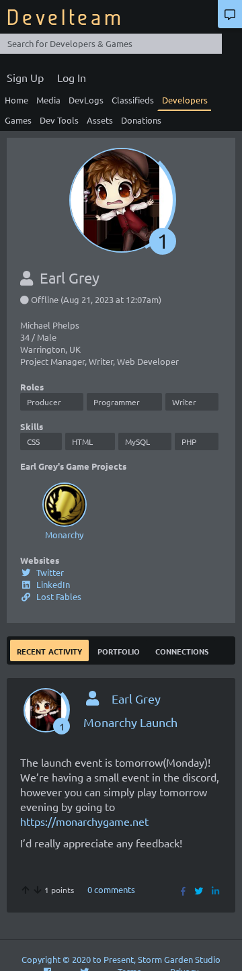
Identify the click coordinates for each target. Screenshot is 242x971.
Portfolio (118, 650)
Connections (181, 650)
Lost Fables (57, 596)
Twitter (49, 572)
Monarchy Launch (130, 722)
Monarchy (64, 534)
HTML (82, 441)
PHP (189, 441)
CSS (33, 441)
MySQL (137, 441)
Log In (71, 77)
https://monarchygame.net (84, 821)
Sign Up (25, 77)
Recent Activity (49, 650)
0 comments (111, 889)
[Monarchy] (64, 504)
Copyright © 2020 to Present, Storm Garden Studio (121, 959)
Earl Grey (136, 698)
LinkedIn (52, 584)
